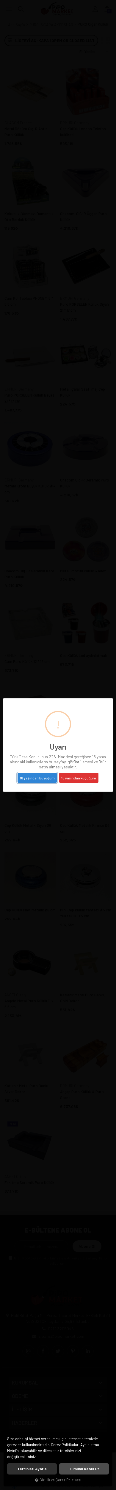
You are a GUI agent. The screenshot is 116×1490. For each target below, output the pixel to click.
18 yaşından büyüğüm (37, 778)
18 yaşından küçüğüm (78, 778)
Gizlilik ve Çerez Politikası (60, 1479)
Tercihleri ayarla (32, 1468)
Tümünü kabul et (84, 1468)
